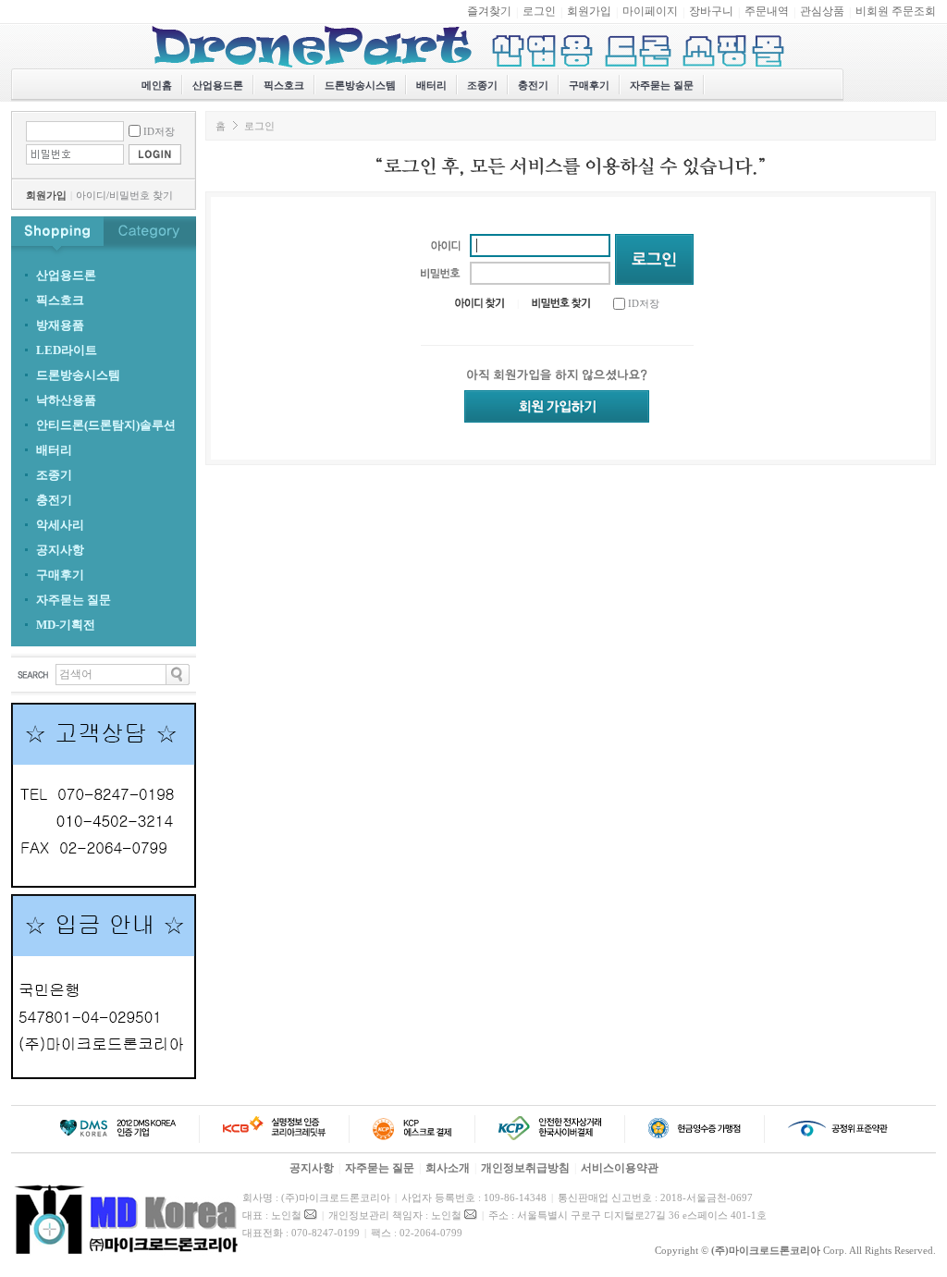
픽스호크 (284, 85)
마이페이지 (650, 11)
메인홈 (156, 85)
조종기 (482, 85)
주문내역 (766, 11)
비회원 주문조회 (895, 11)
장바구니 (711, 11)
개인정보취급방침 (525, 1167)
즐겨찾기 (489, 11)
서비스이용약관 (619, 1167)
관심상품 (822, 11)
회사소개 (447, 1167)
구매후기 (589, 85)
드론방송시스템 (360, 85)
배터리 (431, 85)
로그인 (539, 11)
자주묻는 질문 (662, 85)
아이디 (91, 195)
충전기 (533, 85)
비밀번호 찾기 (141, 195)
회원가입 (589, 11)
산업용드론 (217, 85)
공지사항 (311, 1167)
